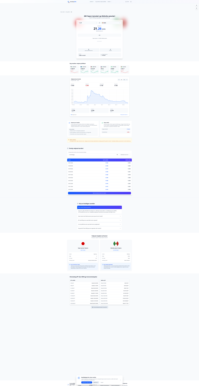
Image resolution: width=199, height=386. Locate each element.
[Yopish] (120, 380)
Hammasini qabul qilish (87, 382)
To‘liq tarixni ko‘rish (123, 114)
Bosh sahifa (63, 11)
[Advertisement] (99, 7)
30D (121, 79)
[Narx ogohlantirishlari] (131, 2)
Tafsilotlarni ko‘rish (124, 154)
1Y (126, 79)
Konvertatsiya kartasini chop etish (100, 307)
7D (118, 79)
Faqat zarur (96, 382)
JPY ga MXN (68, 11)
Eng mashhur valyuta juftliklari (100, 1)
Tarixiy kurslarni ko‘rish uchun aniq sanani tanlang (77, 152)
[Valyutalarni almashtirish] (99, 23)
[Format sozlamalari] (196, 5)
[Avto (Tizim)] (196, 8)
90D (124, 79)
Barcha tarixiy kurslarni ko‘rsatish (99, 193)
